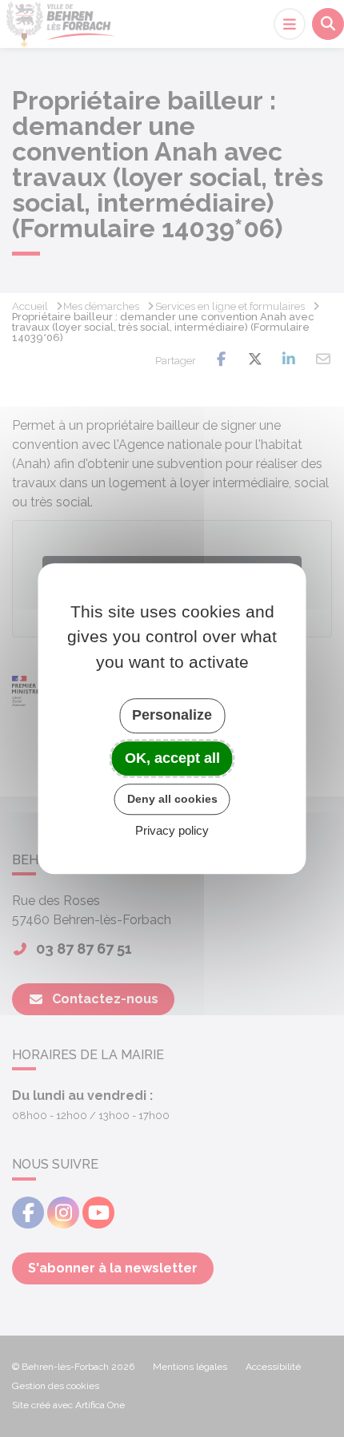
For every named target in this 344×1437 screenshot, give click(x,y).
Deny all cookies (172, 798)
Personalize (172, 715)
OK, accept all (172, 758)
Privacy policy (172, 830)
